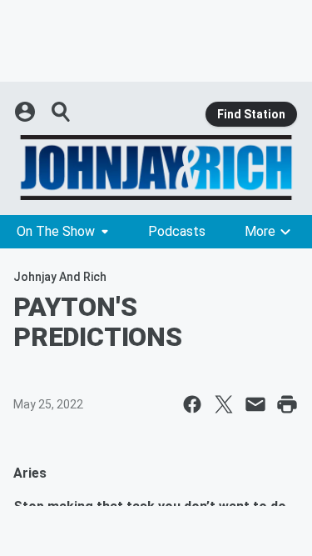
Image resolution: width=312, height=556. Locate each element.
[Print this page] (287, 404)
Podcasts (177, 231)
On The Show (56, 231)
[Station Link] (156, 167)
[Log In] (26, 112)
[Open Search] (62, 112)
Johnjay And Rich (59, 276)
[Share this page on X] (223, 404)
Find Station (251, 114)
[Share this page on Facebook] (192, 404)
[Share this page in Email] (255, 404)
